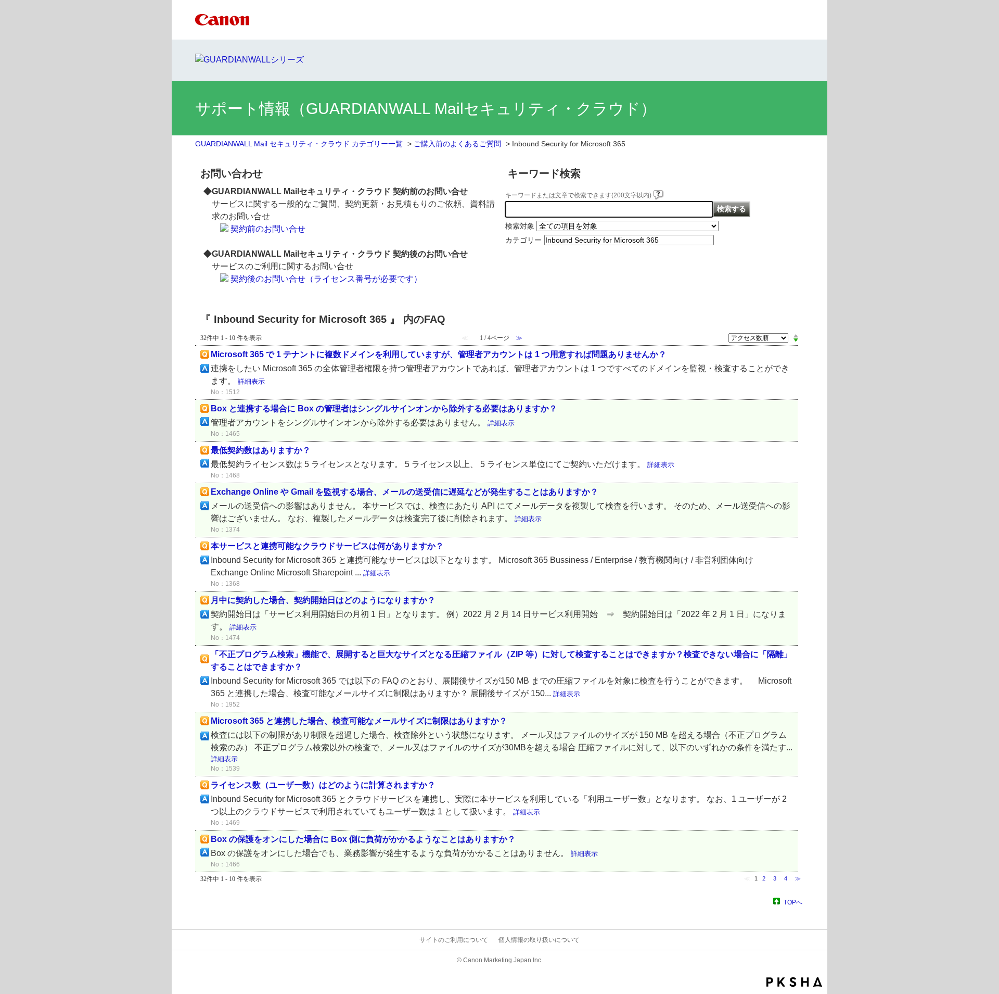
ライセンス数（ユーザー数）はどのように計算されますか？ (323, 785)
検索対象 (519, 226)
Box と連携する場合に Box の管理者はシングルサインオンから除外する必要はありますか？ (384, 408)
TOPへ (793, 902)
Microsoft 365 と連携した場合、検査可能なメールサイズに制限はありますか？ (359, 720)
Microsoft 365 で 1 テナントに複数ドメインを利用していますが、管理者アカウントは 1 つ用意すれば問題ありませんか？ (439, 354)
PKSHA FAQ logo (794, 982)
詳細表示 (251, 381)
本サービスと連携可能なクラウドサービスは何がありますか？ (327, 546)
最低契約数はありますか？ (261, 450)
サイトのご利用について (453, 939)
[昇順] (795, 335)
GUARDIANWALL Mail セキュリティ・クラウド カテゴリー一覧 (299, 144)
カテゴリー (523, 240)
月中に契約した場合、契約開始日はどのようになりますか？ (323, 600)
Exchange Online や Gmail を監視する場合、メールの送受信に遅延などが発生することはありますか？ (404, 491)
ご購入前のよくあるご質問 (457, 144)
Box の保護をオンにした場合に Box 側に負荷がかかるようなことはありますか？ (363, 839)
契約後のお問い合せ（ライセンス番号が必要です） (326, 278)
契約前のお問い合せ (267, 228)
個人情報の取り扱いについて (539, 939)
